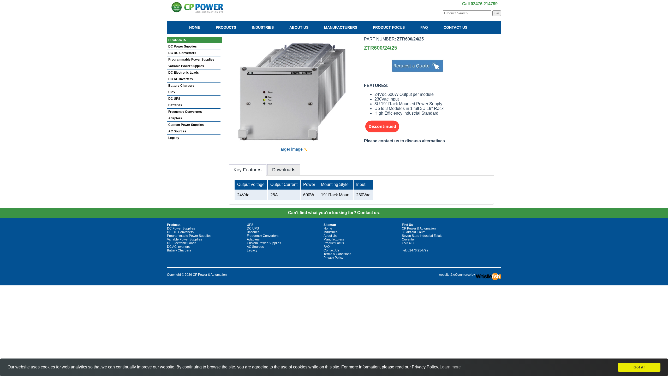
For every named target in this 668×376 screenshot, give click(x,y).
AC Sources (177, 131)
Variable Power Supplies (186, 66)
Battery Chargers (181, 85)
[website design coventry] (488, 275)
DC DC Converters (182, 53)
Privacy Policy (333, 258)
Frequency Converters (185, 112)
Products (226, 27)
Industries (263, 27)
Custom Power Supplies (186, 125)
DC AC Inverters (180, 79)
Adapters (175, 118)
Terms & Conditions (337, 254)
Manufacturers (340, 27)
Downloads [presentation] (283, 169)
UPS (171, 92)
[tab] (247, 169)
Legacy (173, 138)
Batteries (175, 105)
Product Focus (389, 27)
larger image (291, 149)
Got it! (639, 367)
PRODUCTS (177, 40)
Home (194, 27)
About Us (298, 27)
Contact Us (455, 27)
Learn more (450, 367)
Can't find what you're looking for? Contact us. (334, 212)
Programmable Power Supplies (191, 59)
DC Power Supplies (182, 46)
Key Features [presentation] (247, 169)
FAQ (424, 27)
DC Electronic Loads (183, 72)
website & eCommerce (455, 275)
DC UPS (174, 99)
